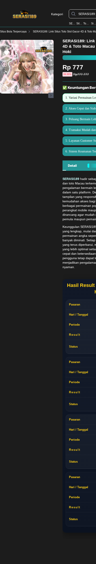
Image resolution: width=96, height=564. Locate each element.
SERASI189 (72, 23)
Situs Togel (79, 23)
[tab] (72, 166)
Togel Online (86, 23)
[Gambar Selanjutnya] (51, 95)
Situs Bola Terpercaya (13, 31)
